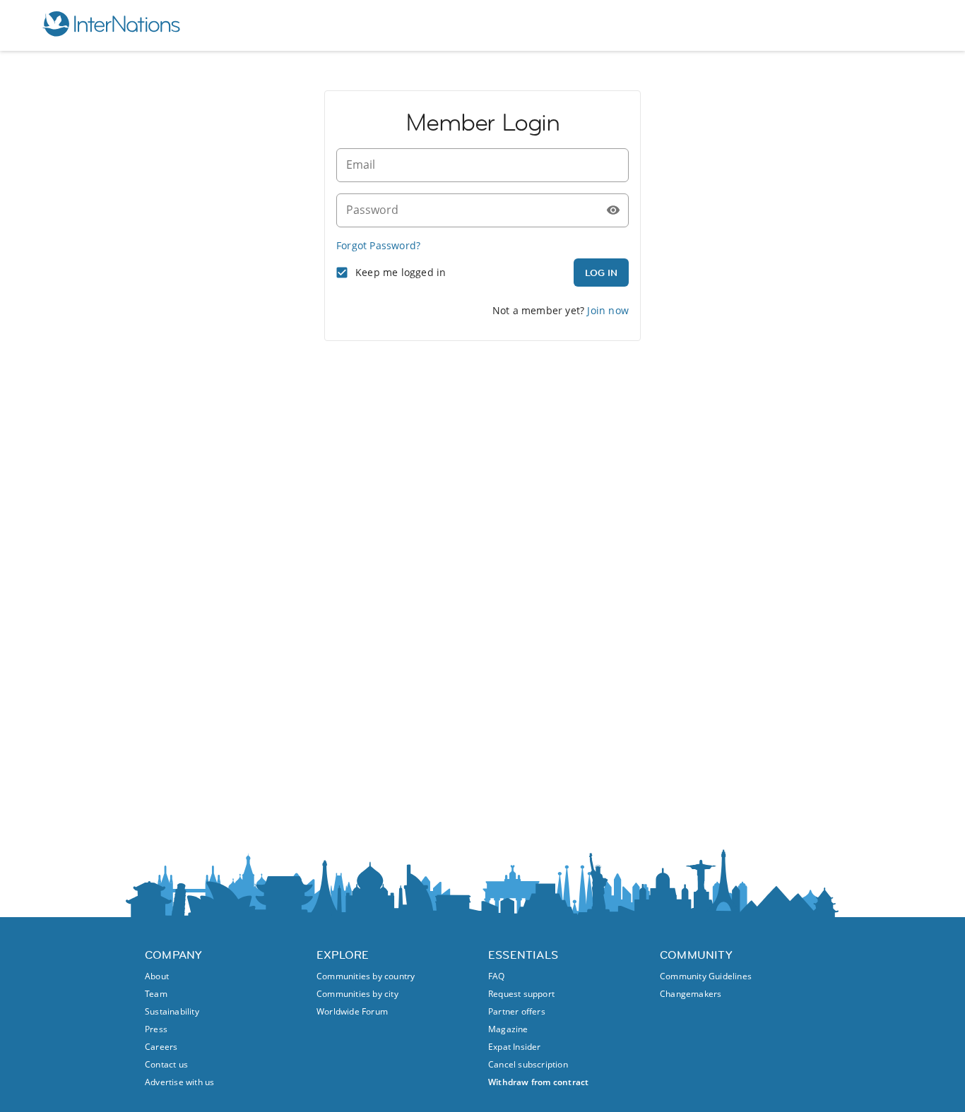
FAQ (496, 976)
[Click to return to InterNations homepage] (111, 25)
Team (156, 994)
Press (156, 1029)
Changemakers (690, 994)
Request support (521, 994)
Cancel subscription (528, 1064)
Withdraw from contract (538, 1082)
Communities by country (365, 976)
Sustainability (172, 1011)
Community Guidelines (706, 976)
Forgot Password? (378, 245)
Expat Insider (514, 1047)
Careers (161, 1047)
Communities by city (357, 994)
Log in (601, 272)
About (157, 976)
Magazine (508, 1029)
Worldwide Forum (352, 1011)
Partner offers (516, 1011)
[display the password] (613, 210)
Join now (608, 310)
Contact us (166, 1064)
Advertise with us (179, 1082)
